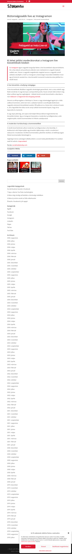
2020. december (12, 448)
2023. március (11, 364)
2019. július (11, 500)
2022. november (12, 377)
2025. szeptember (13, 272)
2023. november (12, 340)
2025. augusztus (12, 275)
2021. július (11, 426)
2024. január (11, 334)
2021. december (12, 411)
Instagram (30, 19)
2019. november (12, 488)
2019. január (11, 519)
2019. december (12, 485)
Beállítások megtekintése (60, 546)
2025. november (12, 266)
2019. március (11, 513)
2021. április (11, 435)
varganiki (14, 19)
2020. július (11, 463)
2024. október (11, 306)
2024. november (12, 303)
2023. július (11, 352)
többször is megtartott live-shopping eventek (25, 97)
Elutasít (43, 546)
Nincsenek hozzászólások (41, 19)
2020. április (11, 472)
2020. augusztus (12, 460)
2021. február (11, 442)
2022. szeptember (13, 383)
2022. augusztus (12, 386)
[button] (68, 533)
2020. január (11, 482)
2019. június (11, 503)
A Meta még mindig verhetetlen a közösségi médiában (25, 195)
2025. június (11, 281)
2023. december (12, 337)
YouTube (10, 230)
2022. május (11, 395)
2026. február (11, 256)
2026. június (11, 244)
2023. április (11, 361)
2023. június (11, 355)
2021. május (11, 432)
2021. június (11, 429)
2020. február (11, 479)
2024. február (11, 331)
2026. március (11, 253)
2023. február (11, 368)
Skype (9, 224)
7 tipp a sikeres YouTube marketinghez (20, 192)
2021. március (11, 439)
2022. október (11, 380)
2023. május (11, 358)
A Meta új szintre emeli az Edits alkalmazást (21, 198)
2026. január (11, 259)
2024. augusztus (12, 312)
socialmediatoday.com (19, 145)
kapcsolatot (23, 141)
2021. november (12, 414)
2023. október (11, 343)
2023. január (11, 371)
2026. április (11, 250)
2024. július (11, 315)
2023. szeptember (13, 346)
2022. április (11, 398)
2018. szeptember (13, 531)
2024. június (11, 318)
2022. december (12, 374)
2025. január (11, 297)
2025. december (12, 263)
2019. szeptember (13, 494)
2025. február (11, 293)
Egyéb (9, 209)
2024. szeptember (13, 309)
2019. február (11, 516)
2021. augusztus (12, 423)
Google (9, 215)
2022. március (11, 402)
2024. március (11, 327)
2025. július (11, 278)
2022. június (11, 392)
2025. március (11, 290)
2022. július (11, 389)
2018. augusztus (12, 534)
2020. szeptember (13, 457)
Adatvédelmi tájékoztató (45, 550)
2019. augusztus (12, 497)
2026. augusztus (12, 238)
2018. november (12, 525)
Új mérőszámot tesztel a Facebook (18, 189)
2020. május (11, 469)
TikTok (9, 227)
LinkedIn (10, 221)
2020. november (12, 451)
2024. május (11, 321)
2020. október (11, 454)
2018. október (11, 528)
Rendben (28, 546)
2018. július (11, 537)
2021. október (11, 417)
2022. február (11, 405)
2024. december (12, 300)
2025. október (11, 269)
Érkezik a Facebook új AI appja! (17, 201)
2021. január (11, 445)
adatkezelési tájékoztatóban (28, 541)
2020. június (11, 466)
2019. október (11, 491)
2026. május (11, 247)
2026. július (11, 241)
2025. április (11, 287)
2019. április (11, 510)
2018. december (12, 522)
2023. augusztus (12, 349)
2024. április (11, 324)
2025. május (11, 284)
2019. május (11, 507)
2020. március (11, 476)
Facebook (10, 212)
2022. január (11, 408)
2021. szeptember (13, 420)
